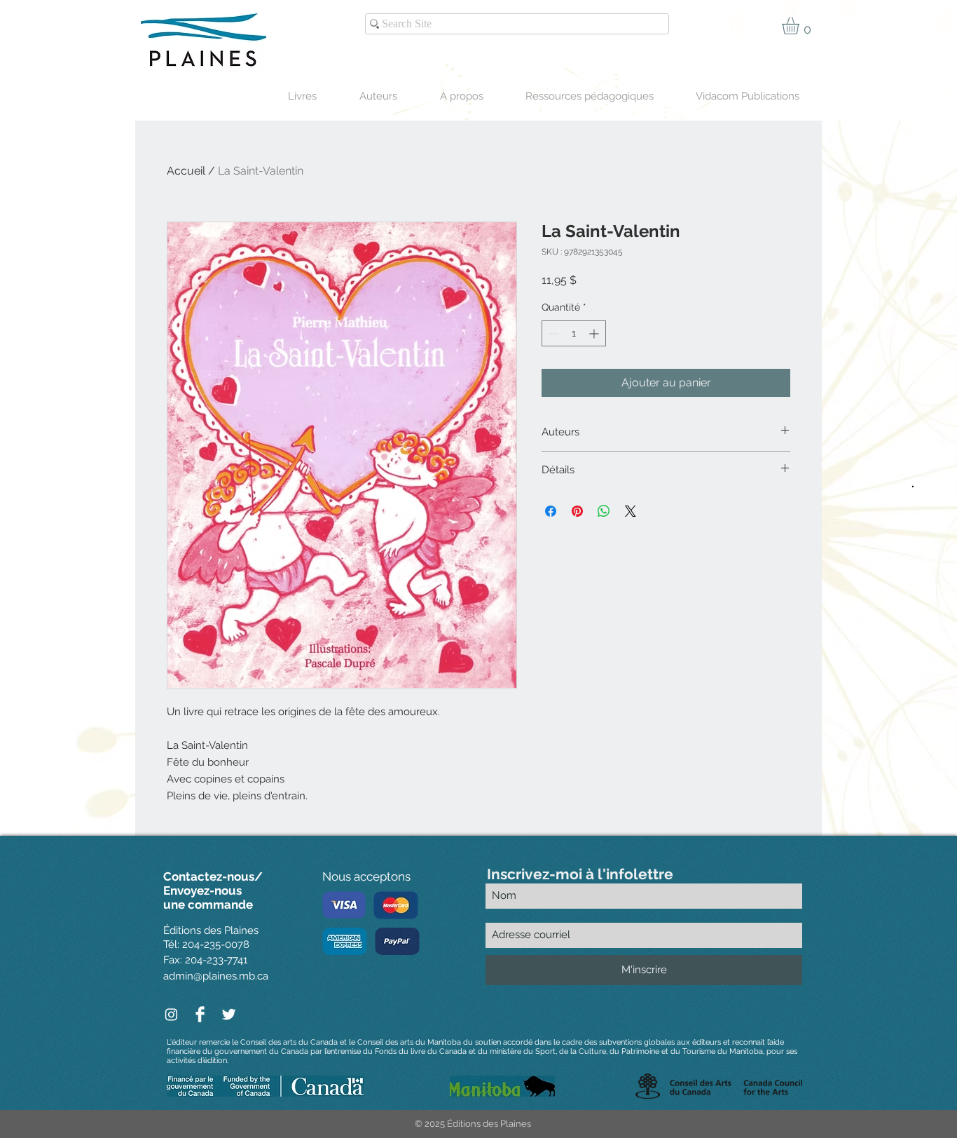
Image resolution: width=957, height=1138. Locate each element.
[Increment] (595, 333)
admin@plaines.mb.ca (215, 976)
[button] (801, 25)
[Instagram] (171, 1014)
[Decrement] (552, 333)
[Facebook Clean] (200, 1014)
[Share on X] (630, 511)
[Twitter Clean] (229, 1014)
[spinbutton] (573, 333)
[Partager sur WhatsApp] (603, 511)
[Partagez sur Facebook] (550, 511)
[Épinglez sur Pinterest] (577, 511)
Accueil (186, 170)
